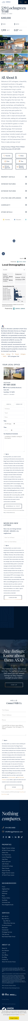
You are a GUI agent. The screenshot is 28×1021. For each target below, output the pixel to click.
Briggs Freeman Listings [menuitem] (8, 848)
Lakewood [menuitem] (4, 891)
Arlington (23, 354)
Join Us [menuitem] (4, 953)
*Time (5, 427)
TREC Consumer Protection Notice (9, 985)
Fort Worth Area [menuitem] (6, 855)
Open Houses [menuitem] (5, 868)
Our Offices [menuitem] (5, 955)
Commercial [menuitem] (5, 930)
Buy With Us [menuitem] (7, 921)
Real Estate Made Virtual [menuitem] (8, 936)
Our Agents (11, 394)
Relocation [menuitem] (5, 927)
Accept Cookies (14, 1018)
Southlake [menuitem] (4, 900)
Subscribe (13, 597)
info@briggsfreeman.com (14, 832)
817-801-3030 (10, 384)
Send (14, 787)
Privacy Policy (21, 791)
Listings (8, 354)
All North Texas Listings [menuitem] (8, 850)
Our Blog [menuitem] (4, 957)
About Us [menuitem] (4, 948)
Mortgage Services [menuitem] (7, 932)
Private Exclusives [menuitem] (7, 925)
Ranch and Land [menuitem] (6, 861)
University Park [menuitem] (6, 902)
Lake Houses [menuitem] (5, 864)
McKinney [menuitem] (4, 893)
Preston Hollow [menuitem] (6, 898)
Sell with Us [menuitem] (5, 916)
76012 (4, 356)
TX (12, 354)
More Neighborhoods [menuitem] (7, 904)
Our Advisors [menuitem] (5, 950)
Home (2, 354)
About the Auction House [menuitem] (9, 962)
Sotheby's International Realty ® (7, 973)
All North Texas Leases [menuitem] (8, 875)
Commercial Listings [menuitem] (7, 866)
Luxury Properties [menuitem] (6, 857)
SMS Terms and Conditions (8, 1004)
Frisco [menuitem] (3, 887)
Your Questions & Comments (11, 433)
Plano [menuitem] (3, 895)
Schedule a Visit (19, 404)
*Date (5, 421)
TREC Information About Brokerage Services (11, 988)
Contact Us (6, 394)
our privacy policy (16, 494)
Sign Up (14, 684)
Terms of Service (10, 512)
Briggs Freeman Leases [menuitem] (8, 873)
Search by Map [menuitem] (6, 870)
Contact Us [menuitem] (5, 959)
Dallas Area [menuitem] (5, 852)
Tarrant (17, 354)
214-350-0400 (10, 828)
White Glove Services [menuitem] (9, 923)
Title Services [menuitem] (5, 934)
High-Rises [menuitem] (5, 859)
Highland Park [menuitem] (5, 889)
